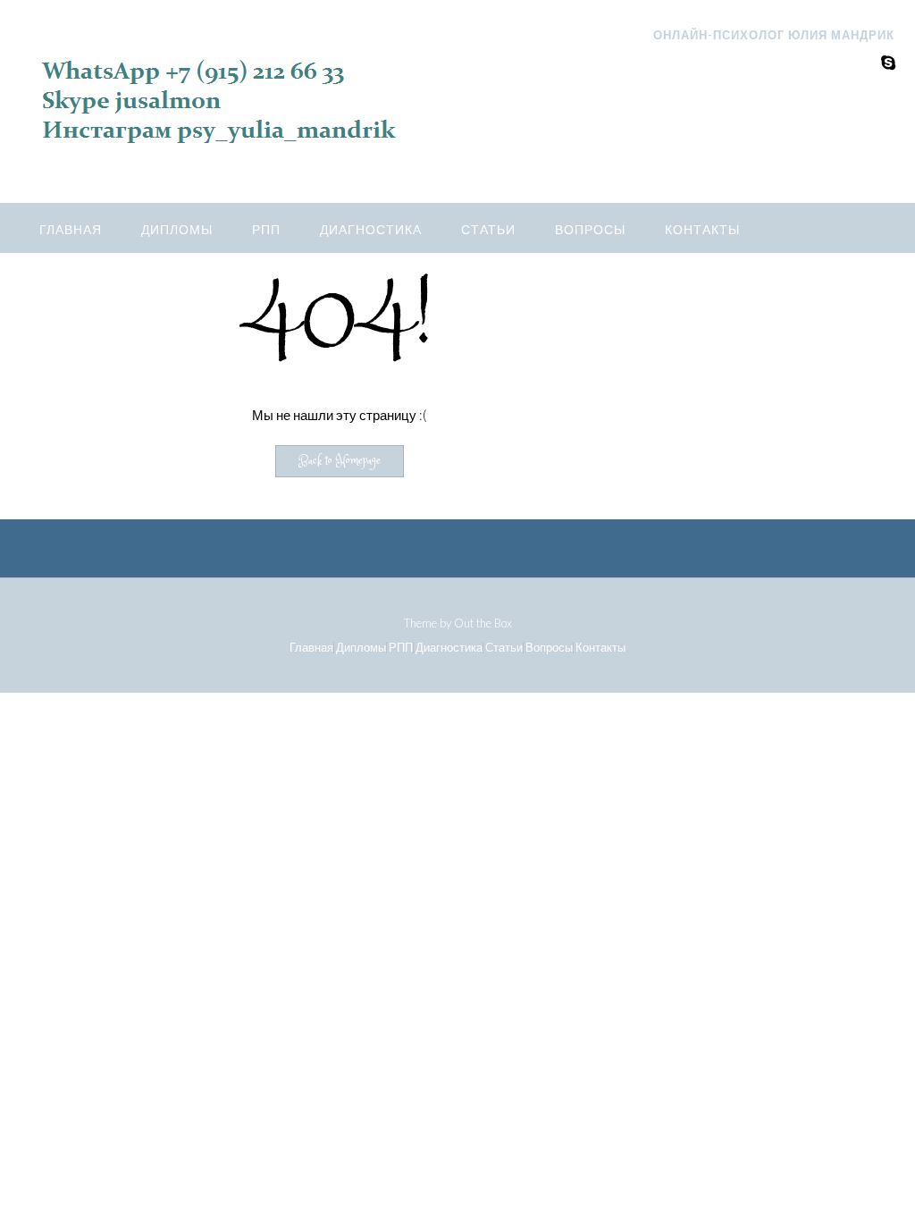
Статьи (488, 229)
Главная (70, 229)
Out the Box (483, 623)
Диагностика (371, 229)
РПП (266, 229)
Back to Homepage (339, 461)
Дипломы (177, 229)
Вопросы (590, 229)
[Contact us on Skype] (888, 62)
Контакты (702, 229)
